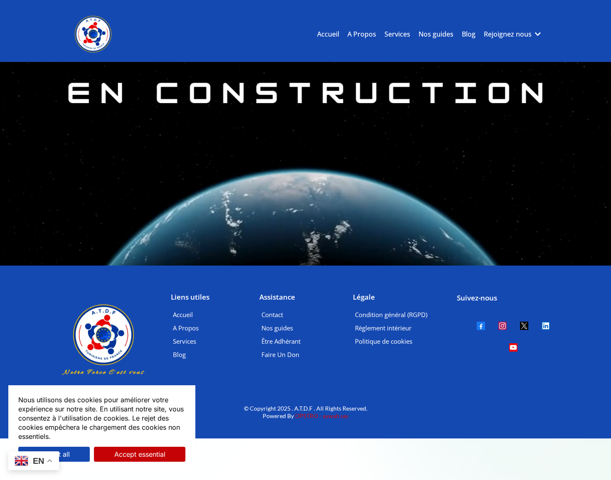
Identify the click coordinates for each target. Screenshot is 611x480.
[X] (524, 326)
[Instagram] (502, 326)
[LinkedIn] (546, 326)
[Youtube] (513, 347)
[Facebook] (481, 326)
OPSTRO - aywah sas (321, 415)
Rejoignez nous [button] (508, 34)
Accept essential (139, 454)
